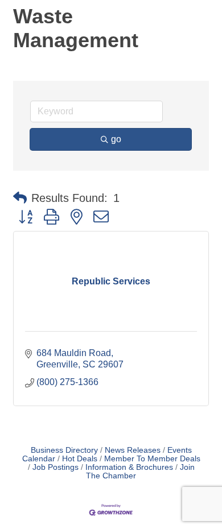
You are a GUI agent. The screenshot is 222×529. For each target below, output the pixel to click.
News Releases (133, 450)
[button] (20, 198)
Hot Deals (79, 458)
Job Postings (55, 467)
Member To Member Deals (152, 458)
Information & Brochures (129, 467)
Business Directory (64, 450)
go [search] (116, 139)
